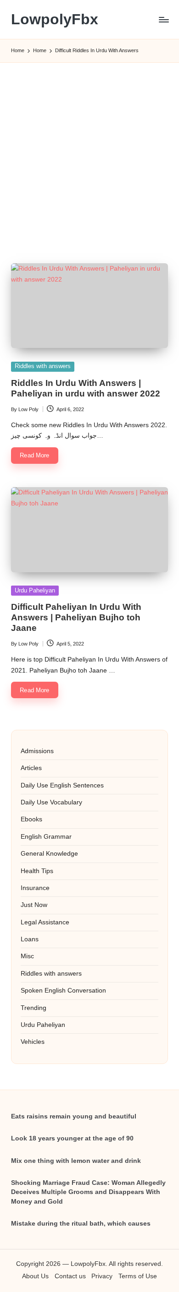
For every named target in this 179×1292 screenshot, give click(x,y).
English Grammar (46, 836)
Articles (31, 768)
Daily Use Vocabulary (51, 802)
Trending (33, 1007)
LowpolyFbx (54, 19)
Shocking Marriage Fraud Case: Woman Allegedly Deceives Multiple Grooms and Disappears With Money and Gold (88, 1192)
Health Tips (37, 871)
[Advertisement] (89, 152)
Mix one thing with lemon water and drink (76, 1160)
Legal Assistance (45, 922)
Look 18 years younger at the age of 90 (72, 1138)
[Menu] (163, 19)
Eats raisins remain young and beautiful (73, 1116)
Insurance (35, 888)
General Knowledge (49, 853)
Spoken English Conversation (63, 990)
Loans (30, 939)
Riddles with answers (43, 366)
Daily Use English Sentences (62, 785)
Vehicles (33, 1041)
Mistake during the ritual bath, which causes (81, 1223)
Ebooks (31, 819)
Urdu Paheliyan (35, 590)
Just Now (34, 904)
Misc (27, 956)
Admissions (37, 751)
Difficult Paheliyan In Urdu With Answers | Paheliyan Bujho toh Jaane (76, 617)
